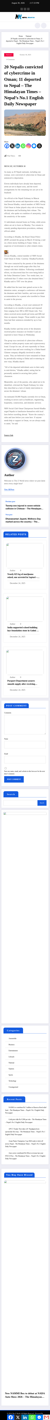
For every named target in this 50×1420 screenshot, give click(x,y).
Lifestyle (11, 1057)
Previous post (10, 501)
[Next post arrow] (43, 520)
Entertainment (13, 1051)
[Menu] (5, 25)
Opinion (11, 1069)
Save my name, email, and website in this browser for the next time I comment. (24, 772)
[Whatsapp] (23, 145)
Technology (12, 1081)
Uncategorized (13, 1087)
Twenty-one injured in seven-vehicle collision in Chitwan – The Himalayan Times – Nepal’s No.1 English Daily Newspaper (23, 507)
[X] (12, 145)
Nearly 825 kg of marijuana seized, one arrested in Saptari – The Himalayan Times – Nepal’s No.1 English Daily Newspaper (22, 576)
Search (11, 794)
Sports (11, 1075)
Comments (7, 713)
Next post (9, 515)
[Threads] (39, 145)
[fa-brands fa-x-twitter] (25, 9)
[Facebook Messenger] (34, 145)
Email (6, 754)
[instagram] (28, 9)
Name (6, 739)
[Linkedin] (17, 145)
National (9, 55)
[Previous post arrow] (43, 505)
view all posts (9, 489)
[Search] (37, 25)
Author (9, 475)
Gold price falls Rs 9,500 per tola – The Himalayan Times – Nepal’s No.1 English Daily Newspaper (26, 1120)
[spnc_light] (44, 25)
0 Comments (11, 59)
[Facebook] (6, 145)
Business (12, 1045)
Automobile (12, 1038)
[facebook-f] (21, 9)
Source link (8, 435)
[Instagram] (28, 145)
